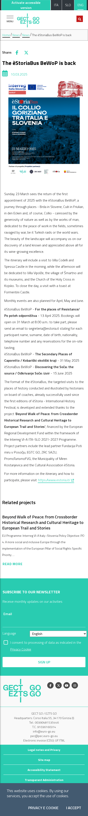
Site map (44, 760)
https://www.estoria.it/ (56, 480)
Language (9, 633)
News (16, 35)
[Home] (28, 19)
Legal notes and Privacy (44, 749)
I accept (73, 808)
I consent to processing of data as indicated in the (45, 643)
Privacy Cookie (20, 649)
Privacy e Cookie (43, 808)
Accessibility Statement (44, 770)
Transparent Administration (44, 780)
